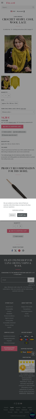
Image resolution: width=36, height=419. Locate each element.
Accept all (22, 215)
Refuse (12, 215)
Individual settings (18, 210)
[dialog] (18, 210)
